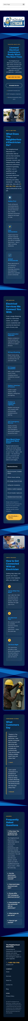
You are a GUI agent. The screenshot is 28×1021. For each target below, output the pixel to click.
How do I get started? (12, 921)
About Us (8, 980)
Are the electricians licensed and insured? (12, 876)
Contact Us (9, 984)
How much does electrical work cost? (14, 886)
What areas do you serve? (13, 914)
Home (7, 972)
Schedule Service (14, 85)
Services (8, 976)
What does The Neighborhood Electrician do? (13, 833)
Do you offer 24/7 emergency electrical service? (14, 895)
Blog (7, 989)
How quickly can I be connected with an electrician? (14, 905)
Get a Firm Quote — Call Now (13, 517)
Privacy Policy (10, 996)
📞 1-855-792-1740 (12, 962)
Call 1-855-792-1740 (14, 77)
